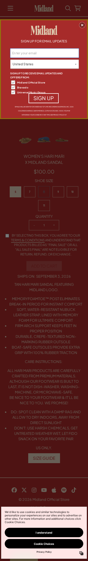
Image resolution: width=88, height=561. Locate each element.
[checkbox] (45, 82)
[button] (82, 25)
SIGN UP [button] (43, 98)
